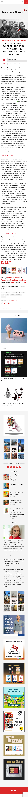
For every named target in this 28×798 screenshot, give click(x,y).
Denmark (21, 292)
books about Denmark (13, 277)
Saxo (7, 280)
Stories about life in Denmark (17, 40)
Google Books (14, 280)
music (7, 294)
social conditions (16, 294)
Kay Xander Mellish (12, 300)
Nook (12, 282)
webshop (23, 282)
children (4, 292)
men (3, 294)
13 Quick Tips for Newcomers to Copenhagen (15, 477)
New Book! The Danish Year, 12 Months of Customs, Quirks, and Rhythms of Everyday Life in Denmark (17, 512)
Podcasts (5, 40)
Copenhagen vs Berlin (16, 484)
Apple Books (22, 280)
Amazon (3, 280)
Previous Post (7, 308)
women (4, 297)
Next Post (22, 308)
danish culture (13, 292)
